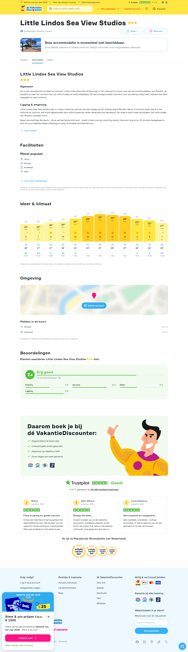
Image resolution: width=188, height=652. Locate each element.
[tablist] (94, 59)
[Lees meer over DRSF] (52, 465)
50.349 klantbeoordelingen (105, 489)
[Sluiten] (48, 617)
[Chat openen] (182, 646)
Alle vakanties (108, 9)
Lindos (48, 31)
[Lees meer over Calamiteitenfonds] (151, 600)
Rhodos (40, 31)
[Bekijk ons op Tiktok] (159, 642)
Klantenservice (132, 9)
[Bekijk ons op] (144, 642)
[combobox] (70, 9)
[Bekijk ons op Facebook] (137, 642)
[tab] (24, 59)
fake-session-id (180, 409)
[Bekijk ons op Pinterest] (152, 642)
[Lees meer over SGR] (166, 2)
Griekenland (30, 31)
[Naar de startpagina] (31, 9)
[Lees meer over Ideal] (45, 465)
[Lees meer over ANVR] (162, 2)
